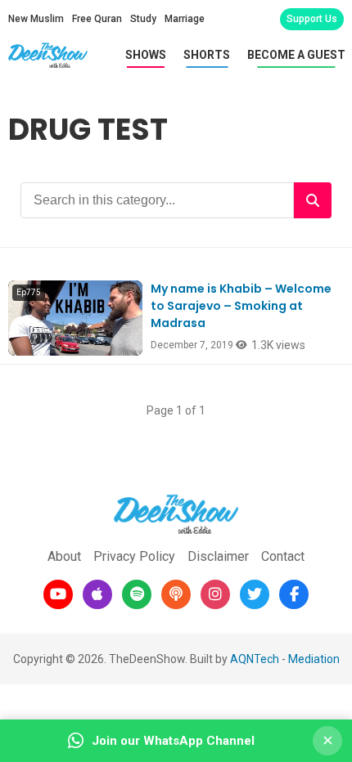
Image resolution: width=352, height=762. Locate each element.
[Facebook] (294, 594)
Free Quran (97, 19)
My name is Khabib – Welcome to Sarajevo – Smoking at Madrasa (241, 305)
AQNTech (254, 659)
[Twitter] (254, 594)
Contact (283, 556)
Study (143, 19)
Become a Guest (296, 54)
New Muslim (36, 19)
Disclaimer (218, 556)
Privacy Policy (134, 556)
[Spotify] (136, 594)
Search (313, 200)
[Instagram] (215, 594)
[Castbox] (176, 594)
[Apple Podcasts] (97, 594)
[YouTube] (58, 594)
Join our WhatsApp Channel (173, 740)
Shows (145, 54)
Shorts (206, 54)
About (64, 556)
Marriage (185, 19)
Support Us (312, 19)
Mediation (314, 659)
